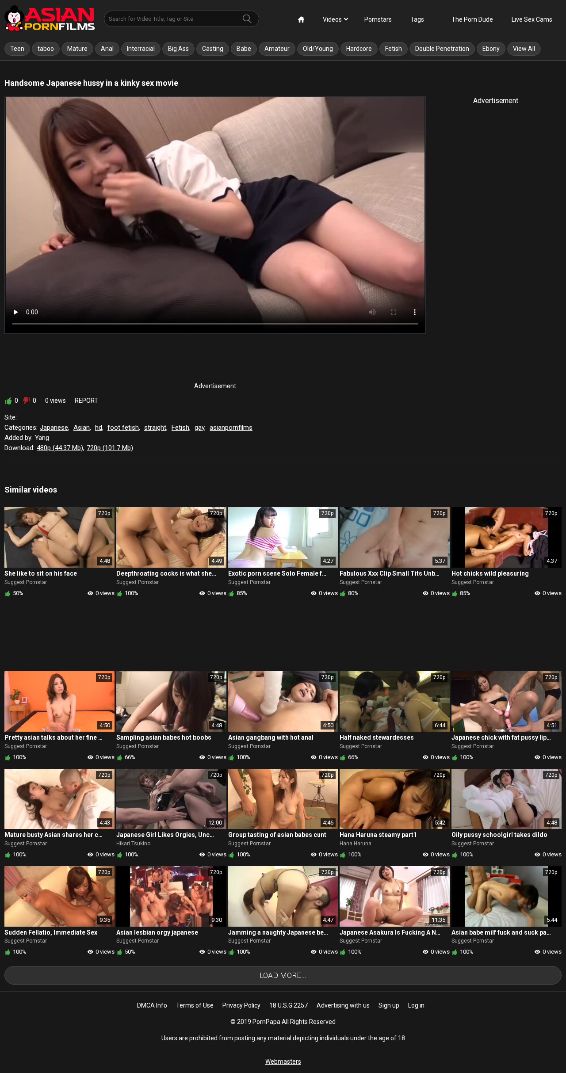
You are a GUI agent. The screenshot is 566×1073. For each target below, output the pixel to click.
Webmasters (283, 1061)
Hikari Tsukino (133, 843)
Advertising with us (343, 1005)
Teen (17, 48)
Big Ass (178, 48)
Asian (81, 427)
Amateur (277, 48)
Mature (77, 48)
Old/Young (318, 48)
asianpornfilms (231, 427)
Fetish (393, 48)
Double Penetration (442, 48)
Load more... (283, 975)
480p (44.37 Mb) (60, 448)
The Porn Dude (472, 19)
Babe (244, 48)
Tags (417, 19)
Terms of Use (195, 1005)
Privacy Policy (241, 1005)
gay (199, 427)
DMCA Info (152, 1005)
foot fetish (123, 427)
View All (524, 48)
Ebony (491, 48)
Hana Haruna (355, 843)
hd (98, 427)
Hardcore (359, 48)
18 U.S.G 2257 (288, 1005)
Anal (107, 48)
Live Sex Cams (532, 19)
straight (155, 427)
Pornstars (378, 19)
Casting (212, 48)
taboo (46, 48)
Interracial (141, 48)
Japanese (54, 427)
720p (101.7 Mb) (110, 448)
